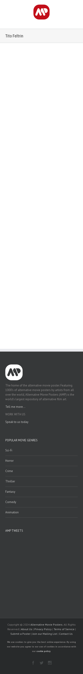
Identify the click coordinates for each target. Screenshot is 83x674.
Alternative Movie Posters (46, 624)
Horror (9, 461)
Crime (9, 471)
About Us (26, 629)
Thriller (10, 481)
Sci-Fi (8, 450)
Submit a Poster (20, 633)
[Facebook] (33, 663)
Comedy (10, 502)
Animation (12, 512)
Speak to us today (16, 422)
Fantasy (10, 492)
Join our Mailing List (45, 633)
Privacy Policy (43, 629)
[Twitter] (41, 663)
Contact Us (66, 633)
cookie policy (43, 651)
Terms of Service (64, 629)
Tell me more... (15, 407)
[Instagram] (50, 663)
